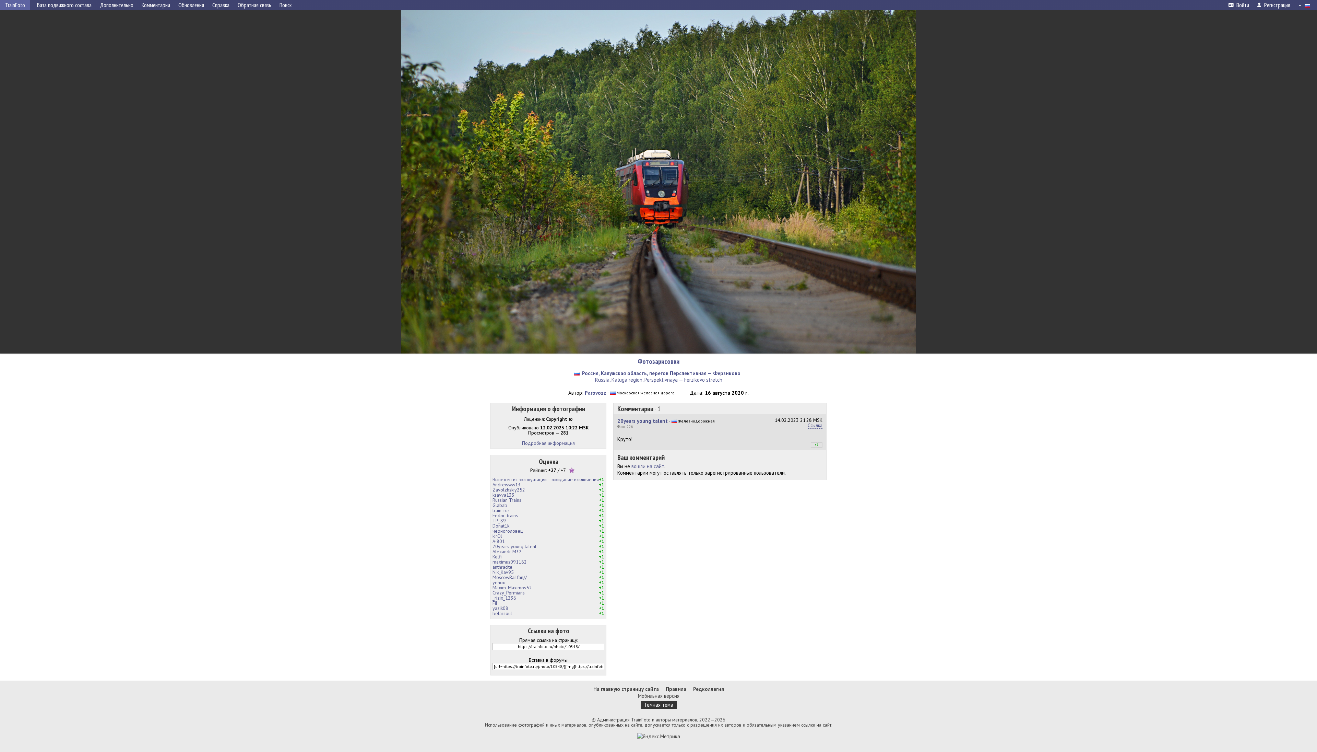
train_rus (501, 510)
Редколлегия (708, 689)
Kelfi (497, 557)
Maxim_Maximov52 (512, 588)
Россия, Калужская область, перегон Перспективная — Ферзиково (661, 373)
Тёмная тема (658, 705)
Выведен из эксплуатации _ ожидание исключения (546, 479)
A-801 (499, 541)
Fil (495, 603)
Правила (676, 689)
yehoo (499, 582)
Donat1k (501, 526)
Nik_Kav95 (503, 572)
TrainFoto (15, 5)
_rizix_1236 (504, 598)
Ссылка (815, 425)
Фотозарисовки (658, 361)
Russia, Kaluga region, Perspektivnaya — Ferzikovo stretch (658, 380)
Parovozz (595, 393)
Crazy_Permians (509, 593)
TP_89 (499, 521)
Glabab (500, 505)
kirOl (497, 536)
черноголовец (508, 531)
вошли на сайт (647, 466)
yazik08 (500, 608)
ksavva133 (503, 495)
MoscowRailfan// (510, 577)
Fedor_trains (505, 515)
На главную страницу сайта (626, 689)
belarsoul (502, 613)
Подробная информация (548, 443)
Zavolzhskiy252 (509, 490)
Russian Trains (507, 500)
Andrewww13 (507, 485)
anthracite (502, 567)
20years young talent (514, 546)
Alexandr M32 (507, 551)
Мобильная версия (658, 696)
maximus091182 (510, 562)
